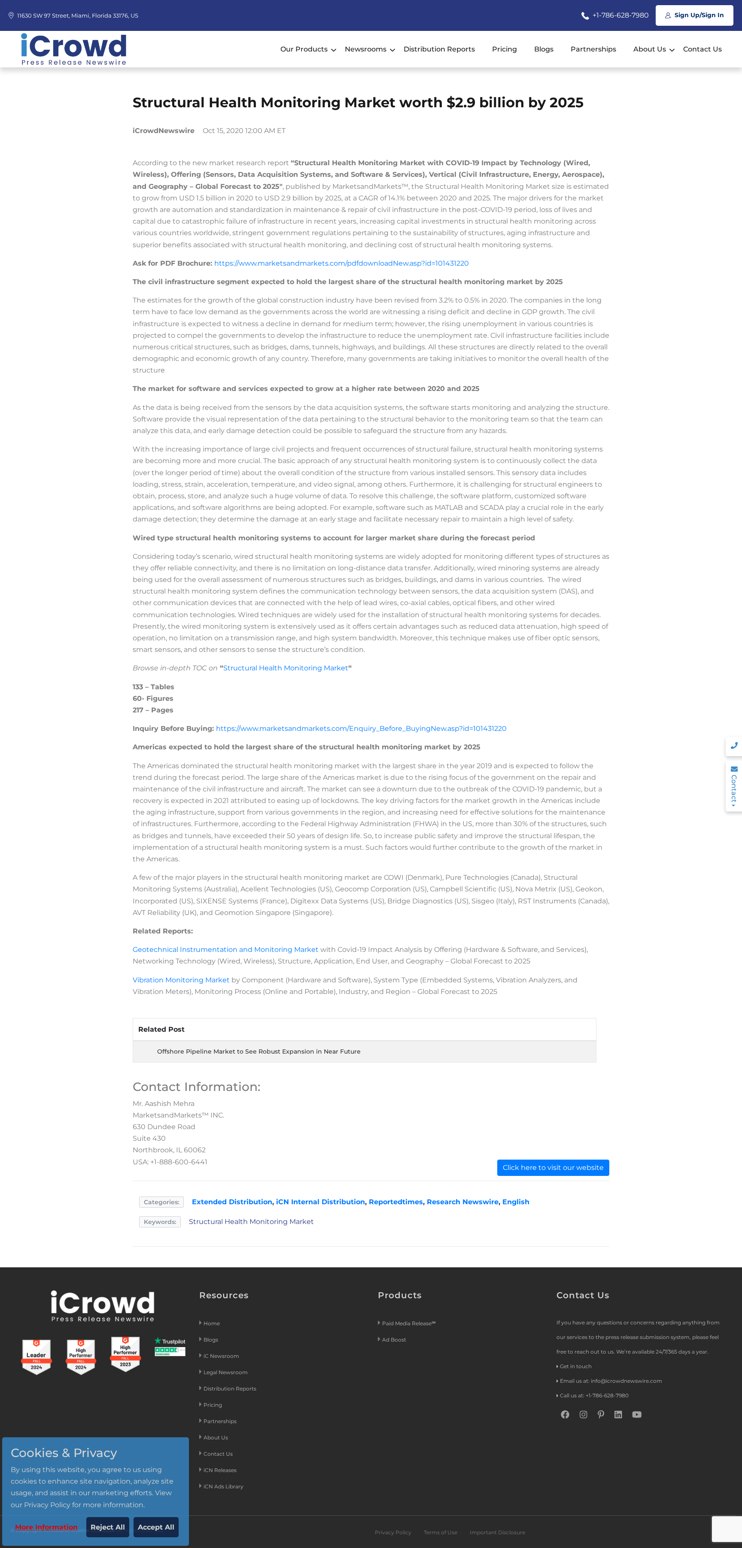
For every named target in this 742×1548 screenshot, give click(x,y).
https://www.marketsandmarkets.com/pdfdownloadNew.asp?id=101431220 (341, 263)
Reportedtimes (396, 1202)
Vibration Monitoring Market (181, 980)
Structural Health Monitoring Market (285, 668)
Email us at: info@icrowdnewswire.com (611, 1381)
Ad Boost (394, 1339)
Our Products (304, 49)
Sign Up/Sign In (698, 15)
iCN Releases (220, 1470)
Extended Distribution (232, 1202)
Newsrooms (365, 49)
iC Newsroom (222, 1356)
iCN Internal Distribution (320, 1202)
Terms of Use (440, 1532)
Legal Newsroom (226, 1372)
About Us (649, 49)
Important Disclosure (497, 1532)
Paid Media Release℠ (409, 1323)
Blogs (543, 49)
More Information (46, 1527)
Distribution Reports (439, 49)
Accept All (156, 1527)
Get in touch (576, 1366)
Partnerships (593, 49)
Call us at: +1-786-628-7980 (594, 1395)
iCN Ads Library (223, 1486)
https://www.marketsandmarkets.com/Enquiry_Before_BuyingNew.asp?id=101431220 (361, 728)
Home (212, 1323)
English (515, 1202)
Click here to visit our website (553, 1167)
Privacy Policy (393, 1532)
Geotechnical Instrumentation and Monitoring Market (226, 949)
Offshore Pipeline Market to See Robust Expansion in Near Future (259, 1051)
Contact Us (702, 49)
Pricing (504, 49)
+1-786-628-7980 (620, 15)
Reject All (108, 1527)
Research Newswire (463, 1202)
